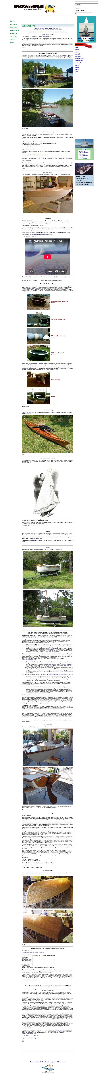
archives (13, 36)
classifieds (14, 30)
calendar (14, 33)
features (13, 27)
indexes (13, 24)
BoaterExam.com (51, 650)
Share (77, 14)
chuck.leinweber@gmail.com (43, 32)
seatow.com (25, 717)
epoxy (77, 52)
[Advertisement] (48, 19)
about (12, 40)
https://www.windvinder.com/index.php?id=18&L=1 (42, 234)
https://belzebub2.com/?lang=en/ (30, 1038)
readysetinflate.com (29, 703)
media (77, 67)
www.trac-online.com (32, 980)
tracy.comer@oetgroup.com (28, 49)
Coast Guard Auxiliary (51, 664)
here (50, 533)
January (36, 28)
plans (77, 49)
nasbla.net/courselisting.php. (29, 659)
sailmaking (79, 60)
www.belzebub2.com (28, 1027)
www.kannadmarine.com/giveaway (54, 1030)
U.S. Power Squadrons (66, 664)
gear (76, 72)
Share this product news (28, 952)
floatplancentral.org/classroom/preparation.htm (61, 674)
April (50, 28)
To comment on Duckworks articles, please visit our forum (47, 1062)
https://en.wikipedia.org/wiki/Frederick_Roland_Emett (35, 154)
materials (78, 63)
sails (76, 47)
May (54, 28)
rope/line (78, 54)
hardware (78, 56)
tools (77, 69)
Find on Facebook (39, 952)
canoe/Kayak (79, 58)
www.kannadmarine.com (30, 1033)
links (12, 43)
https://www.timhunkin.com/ (28, 149)
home (12, 21)
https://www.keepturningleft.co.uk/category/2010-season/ (36, 141)
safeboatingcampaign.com (41, 703)
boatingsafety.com (26, 709)
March (46, 28)
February (42, 28)
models (77, 65)
